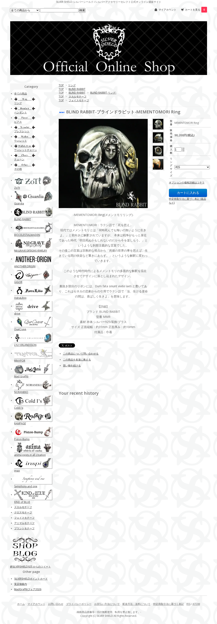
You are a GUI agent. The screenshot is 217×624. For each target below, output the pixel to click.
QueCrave (20, 329)
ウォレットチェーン (25, 150)
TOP (61, 85)
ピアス (18, 122)
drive (17, 313)
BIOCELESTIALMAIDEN (27, 235)
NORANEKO (21, 392)
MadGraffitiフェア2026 (27, 589)
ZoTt (17, 188)
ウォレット (20, 140)
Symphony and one (25, 486)
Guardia (19, 203)
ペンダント (20, 112)
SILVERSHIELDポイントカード (31, 578)
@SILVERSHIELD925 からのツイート (30, 566)
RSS (188, 604)
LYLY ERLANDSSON (25, 345)
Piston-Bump (22, 439)
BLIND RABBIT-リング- (103, 92)
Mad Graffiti (21, 376)
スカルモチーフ (77, 96)
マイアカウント (167, 9)
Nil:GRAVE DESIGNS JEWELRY (30, 250)
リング (72, 85)
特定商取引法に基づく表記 (168, 604)
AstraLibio (20, 298)
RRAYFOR (19, 360)
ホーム (21, 604)
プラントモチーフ (24, 528)
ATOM (196, 604)
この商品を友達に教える (77, 359)
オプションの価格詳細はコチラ (186, 182)
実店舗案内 (20, 584)
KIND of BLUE (22, 502)
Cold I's (18, 408)
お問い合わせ (55, 604)
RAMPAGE (20, 423)
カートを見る (195, 9)
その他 (18, 169)
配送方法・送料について (136, 604)
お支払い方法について (107, 604)
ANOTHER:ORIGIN (24, 266)
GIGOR (18, 282)
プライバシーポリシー (79, 604)
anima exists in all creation (30, 455)
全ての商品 (20, 93)
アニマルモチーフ (24, 523)
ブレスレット (21, 131)
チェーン (19, 159)
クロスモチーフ (23, 512)
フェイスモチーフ (79, 100)
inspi (17, 470)
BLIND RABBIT (77, 89)
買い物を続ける (72, 365)
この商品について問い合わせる (81, 353)
